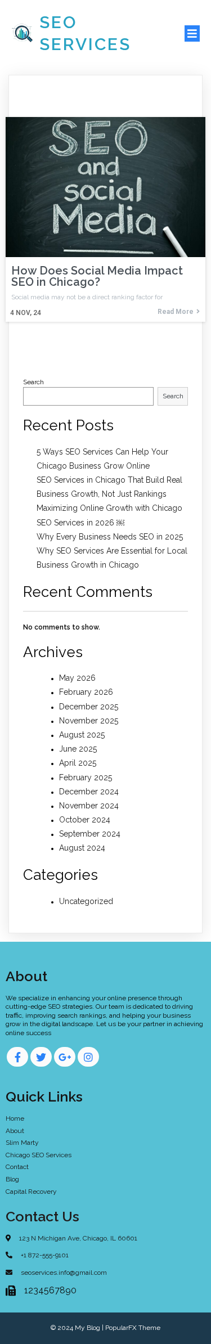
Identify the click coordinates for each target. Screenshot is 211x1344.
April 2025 (77, 762)
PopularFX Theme (132, 1328)
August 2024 (82, 847)
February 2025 (85, 777)
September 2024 (89, 833)
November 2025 (88, 720)
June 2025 (78, 748)
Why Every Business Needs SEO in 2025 (110, 536)
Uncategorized (86, 901)
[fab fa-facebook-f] (17, 1057)
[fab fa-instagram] (88, 1057)
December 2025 (88, 706)
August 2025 (82, 734)
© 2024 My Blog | (78, 1328)
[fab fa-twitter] (41, 1057)
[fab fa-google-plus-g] (64, 1057)
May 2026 (77, 677)
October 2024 (84, 819)
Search (33, 382)
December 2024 (89, 791)
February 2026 (86, 691)
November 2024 (89, 805)
